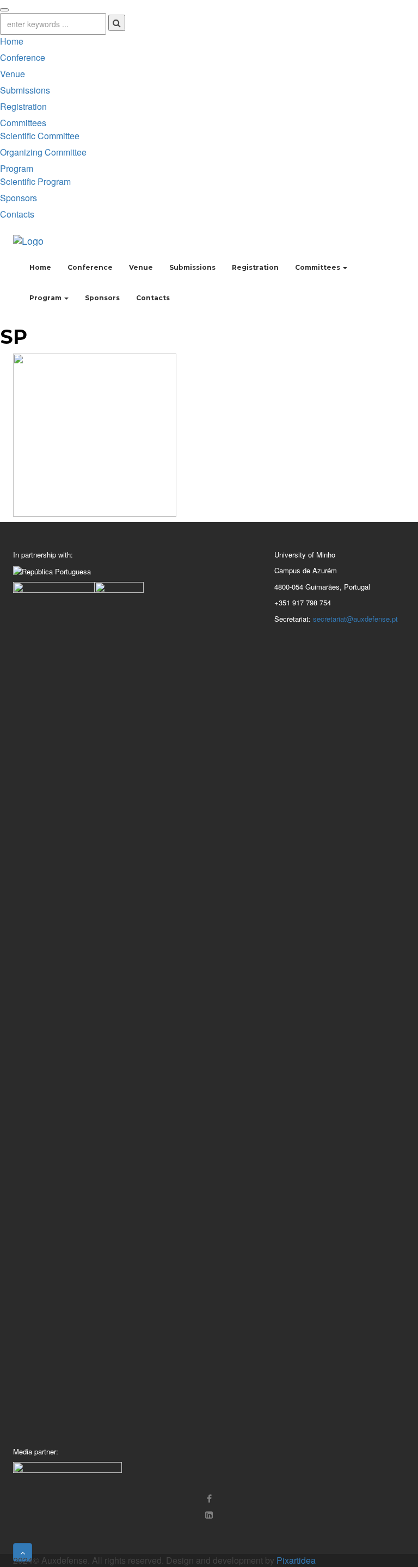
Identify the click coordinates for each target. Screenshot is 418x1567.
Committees (23, 122)
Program (16, 168)
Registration (23, 106)
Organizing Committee (43, 152)
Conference (22, 57)
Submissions (25, 90)
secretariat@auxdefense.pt (355, 619)
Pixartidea (296, 1560)
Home (11, 41)
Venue (12, 73)
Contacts (17, 214)
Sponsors (18, 197)
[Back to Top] (22, 1552)
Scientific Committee (39, 135)
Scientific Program (35, 181)
